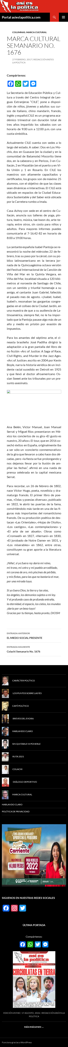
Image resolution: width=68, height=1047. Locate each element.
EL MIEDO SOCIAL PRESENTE (24, 635)
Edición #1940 (11, 1012)
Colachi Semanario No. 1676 (23, 649)
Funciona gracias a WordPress (17, 1042)
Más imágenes (34, 1026)
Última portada (34, 925)
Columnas (18, 32)
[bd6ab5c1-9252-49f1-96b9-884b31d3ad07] (34, 855)
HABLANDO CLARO (12, 804)
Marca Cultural (36, 32)
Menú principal (63, 17)
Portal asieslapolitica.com (21, 17)
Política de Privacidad (15, 811)
